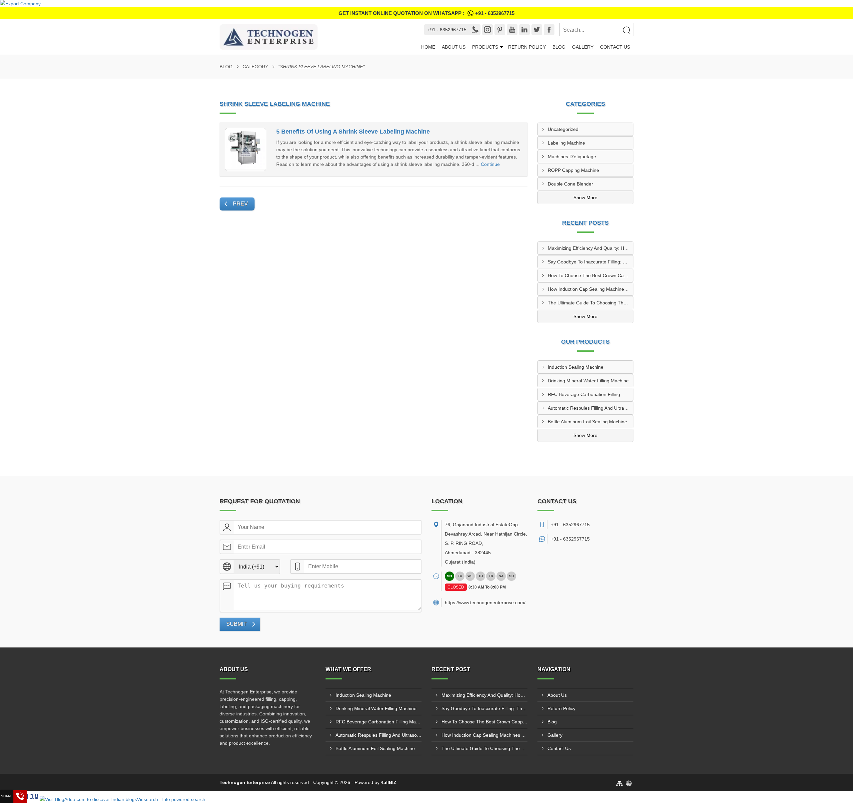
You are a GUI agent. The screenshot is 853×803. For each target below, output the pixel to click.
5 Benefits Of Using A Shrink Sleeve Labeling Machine (353, 131)
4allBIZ (389, 782)
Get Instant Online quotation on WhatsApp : (426, 13)
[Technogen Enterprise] (316, 37)
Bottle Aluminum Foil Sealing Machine (587, 421)
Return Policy (527, 47)
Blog (558, 47)
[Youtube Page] (512, 29)
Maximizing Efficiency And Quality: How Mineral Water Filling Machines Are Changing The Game (590, 248)
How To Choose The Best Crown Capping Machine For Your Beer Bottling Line (590, 275)
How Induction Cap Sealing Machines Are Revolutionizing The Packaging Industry (590, 289)
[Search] (626, 30)
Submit (236, 624)
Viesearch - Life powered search (171, 799)
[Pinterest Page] (499, 29)
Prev (240, 203)
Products (485, 47)
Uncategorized (563, 129)
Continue (490, 164)
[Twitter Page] (536, 29)
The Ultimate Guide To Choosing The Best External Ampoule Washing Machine (590, 302)
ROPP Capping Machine (573, 170)
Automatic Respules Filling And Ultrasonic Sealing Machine (590, 408)
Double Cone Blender (570, 184)
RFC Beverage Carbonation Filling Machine (590, 394)
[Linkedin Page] (524, 29)
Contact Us (615, 47)
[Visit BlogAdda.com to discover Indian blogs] (87, 799)
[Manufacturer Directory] (20, 3)
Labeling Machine (566, 143)
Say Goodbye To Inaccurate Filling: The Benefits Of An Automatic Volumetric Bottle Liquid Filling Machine (590, 261)
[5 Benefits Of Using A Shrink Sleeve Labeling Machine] (245, 149)
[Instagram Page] (487, 29)
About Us (453, 47)
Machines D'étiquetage (572, 156)
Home (428, 47)
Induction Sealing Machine (575, 367)
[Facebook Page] (549, 29)
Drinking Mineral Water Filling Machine (588, 380)
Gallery (582, 47)
